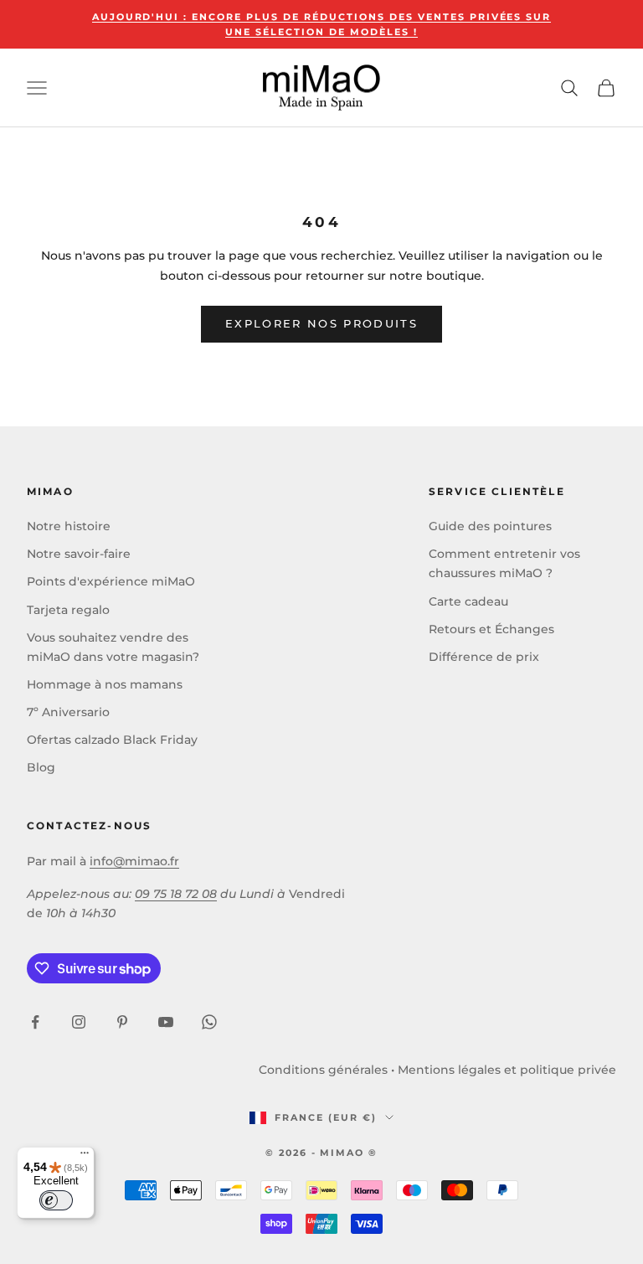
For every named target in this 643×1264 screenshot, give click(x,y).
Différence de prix (484, 656)
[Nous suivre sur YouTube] (165, 1022)
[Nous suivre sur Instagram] (78, 1022)
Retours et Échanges (491, 629)
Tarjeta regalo (68, 609)
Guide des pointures (490, 526)
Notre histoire (69, 526)
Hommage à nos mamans (105, 684)
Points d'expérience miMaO (111, 581)
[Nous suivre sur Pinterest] (122, 1022)
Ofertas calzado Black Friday (112, 739)
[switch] (56, 1200)
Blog (41, 767)
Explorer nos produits (321, 323)
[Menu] (85, 1157)
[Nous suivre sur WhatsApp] (209, 1022)
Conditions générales (323, 1069)
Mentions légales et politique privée (507, 1069)
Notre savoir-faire (79, 553)
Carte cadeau (468, 601)
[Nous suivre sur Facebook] (35, 1022)
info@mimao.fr (134, 861)
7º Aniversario (68, 712)
